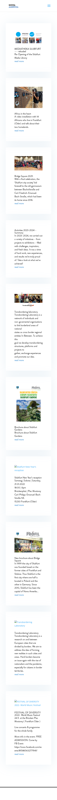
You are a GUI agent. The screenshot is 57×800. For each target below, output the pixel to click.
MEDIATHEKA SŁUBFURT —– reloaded (27, 50)
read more (19, 61)
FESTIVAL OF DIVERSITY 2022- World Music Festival (27, 714)
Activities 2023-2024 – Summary (25, 231)
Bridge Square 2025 (23, 176)
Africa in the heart (22, 113)
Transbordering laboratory (26, 312)
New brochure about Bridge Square (27, 559)
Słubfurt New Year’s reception (28, 477)
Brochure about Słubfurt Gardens (25, 428)
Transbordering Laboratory (26, 633)
